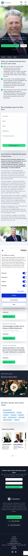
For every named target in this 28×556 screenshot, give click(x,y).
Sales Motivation (12, 417)
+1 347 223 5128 (14, 521)
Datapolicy (14, 548)
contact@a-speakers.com (14, 543)
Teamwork (16, 419)
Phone (4, 126)
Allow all (14, 295)
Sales (4, 417)
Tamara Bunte (6, 444)
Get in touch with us (14, 517)
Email (4, 121)
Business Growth (7, 410)
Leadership (13, 415)
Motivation (21, 415)
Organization (5, 131)
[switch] (24, 277)
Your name (5, 116)
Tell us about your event (8, 135)
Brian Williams (18, 444)
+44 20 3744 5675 (14, 525)
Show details (21, 291)
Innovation (5, 415)
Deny (14, 304)
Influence (19, 412)
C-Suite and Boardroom (9, 412)
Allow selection (14, 300)
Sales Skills (21, 417)
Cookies (14, 546)
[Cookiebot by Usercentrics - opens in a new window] (20, 250)
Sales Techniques (7, 419)
